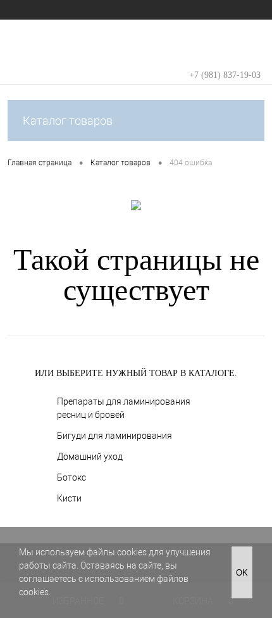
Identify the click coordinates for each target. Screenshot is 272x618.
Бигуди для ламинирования (114, 436)
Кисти (69, 498)
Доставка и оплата (194, 9)
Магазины (127, 9)
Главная (22, 9)
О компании (74, 9)
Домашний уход (90, 456)
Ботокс (71, 477)
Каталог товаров (68, 120)
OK (242, 572)
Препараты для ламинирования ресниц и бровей (123, 408)
